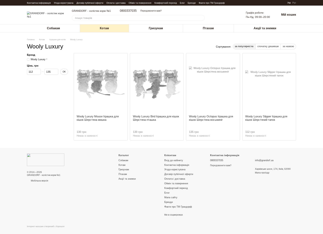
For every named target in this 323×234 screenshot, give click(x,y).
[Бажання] (235, 15)
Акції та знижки (265, 28)
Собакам (53, 28)
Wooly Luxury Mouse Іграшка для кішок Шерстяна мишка (98, 118)
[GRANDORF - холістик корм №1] (45, 159)
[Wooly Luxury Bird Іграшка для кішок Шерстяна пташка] (157, 84)
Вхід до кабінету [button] (173, 160)
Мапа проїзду (262, 172)
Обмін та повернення (140, 3)
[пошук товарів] (202, 18)
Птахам (208, 28)
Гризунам (156, 28)
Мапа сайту (170, 197)
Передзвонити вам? (151, 11)
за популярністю (244, 46)
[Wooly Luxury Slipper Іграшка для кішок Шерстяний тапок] (269, 84)
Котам (104, 28)
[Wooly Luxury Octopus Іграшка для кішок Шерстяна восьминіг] (213, 84)
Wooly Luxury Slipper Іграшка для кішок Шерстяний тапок (266, 118)
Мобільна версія (39, 180)
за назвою (288, 46)
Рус (294, 3)
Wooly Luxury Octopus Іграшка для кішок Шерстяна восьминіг (211, 118)
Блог (182, 3)
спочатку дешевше (268, 46)
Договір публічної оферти (89, 3)
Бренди (192, 3)
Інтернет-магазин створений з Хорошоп (45, 226)
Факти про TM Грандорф (212, 3)
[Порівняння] (225, 15)
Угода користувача (63, 3)
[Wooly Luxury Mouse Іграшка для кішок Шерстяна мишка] (101, 84)
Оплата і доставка (116, 3)
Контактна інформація (39, 3)
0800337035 (128, 10)
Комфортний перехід (165, 3)
